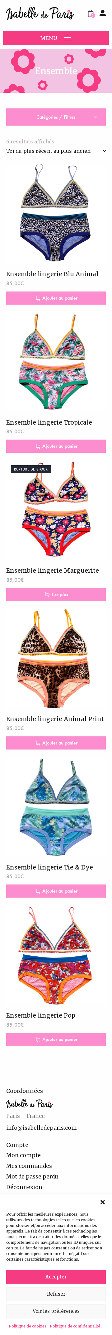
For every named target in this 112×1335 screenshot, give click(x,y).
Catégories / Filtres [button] (56, 117)
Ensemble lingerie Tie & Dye (49, 867)
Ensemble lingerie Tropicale (49, 422)
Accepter (56, 1277)
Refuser (56, 1294)
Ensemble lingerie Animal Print (55, 719)
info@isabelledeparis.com (41, 1127)
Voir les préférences (56, 1311)
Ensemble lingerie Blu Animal (52, 274)
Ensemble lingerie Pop (40, 1015)
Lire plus (60, 594)
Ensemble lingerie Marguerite (52, 570)
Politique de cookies (28, 1326)
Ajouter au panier (59, 298)
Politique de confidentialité (75, 1326)
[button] (103, 1202)
